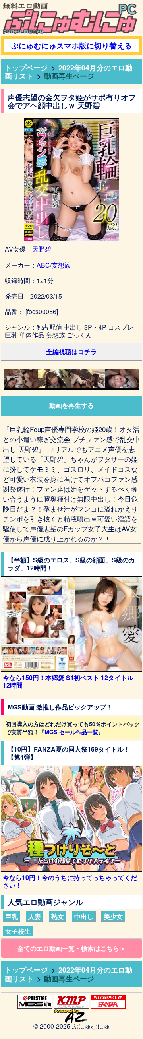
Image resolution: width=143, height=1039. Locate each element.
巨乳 (11, 916)
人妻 (34, 916)
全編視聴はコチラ (71, 351)
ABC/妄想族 (54, 264)
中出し (83, 916)
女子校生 (18, 931)
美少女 (113, 916)
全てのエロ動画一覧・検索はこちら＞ (71, 948)
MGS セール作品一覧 (71, 732)
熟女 (57, 916)
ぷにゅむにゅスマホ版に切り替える (71, 45)
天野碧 (41, 249)
